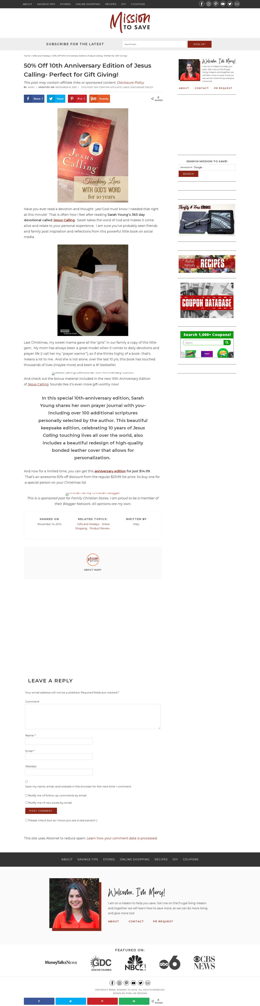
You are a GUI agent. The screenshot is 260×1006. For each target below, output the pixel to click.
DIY (124, 4)
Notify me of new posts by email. (50, 802)
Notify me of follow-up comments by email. (57, 795)
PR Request (223, 88)
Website (30, 766)
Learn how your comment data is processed (122, 838)
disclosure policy (142, 87)
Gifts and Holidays (88, 524)
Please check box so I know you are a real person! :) (62, 820)
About (27, 4)
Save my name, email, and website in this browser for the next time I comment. (78, 786)
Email (30, 751)
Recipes (111, 4)
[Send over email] (134, 1001)
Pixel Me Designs (136, 993)
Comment (32, 701)
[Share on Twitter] (71, 1001)
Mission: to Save (130, 22)
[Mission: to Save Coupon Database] (206, 319)
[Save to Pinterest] (102, 1001)
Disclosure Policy (130, 83)
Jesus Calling (64, 220)
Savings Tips (46, 4)
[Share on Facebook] (39, 1001)
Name (30, 735)
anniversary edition (110, 471)
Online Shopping (88, 4)
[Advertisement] (93, 620)
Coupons (138, 4)
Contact (202, 88)
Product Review (100, 528)
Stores (65, 4)
